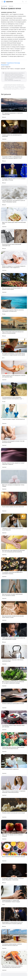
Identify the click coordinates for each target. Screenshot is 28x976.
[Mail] (4, 1)
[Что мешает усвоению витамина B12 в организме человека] (14, 567)
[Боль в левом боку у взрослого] (14, 764)
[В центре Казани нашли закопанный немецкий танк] (14, 239)
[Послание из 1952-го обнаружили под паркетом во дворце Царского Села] (14, 152)
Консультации (4, 6)
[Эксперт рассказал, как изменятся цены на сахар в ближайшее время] (14, 196)
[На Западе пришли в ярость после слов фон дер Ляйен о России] (14, 174)
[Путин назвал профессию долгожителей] (14, 502)
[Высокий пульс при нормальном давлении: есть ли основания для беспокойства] (14, 546)
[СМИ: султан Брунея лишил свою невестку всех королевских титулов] (14, 633)
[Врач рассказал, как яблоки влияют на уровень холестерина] (14, 283)
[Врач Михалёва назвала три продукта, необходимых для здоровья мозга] (14, 961)
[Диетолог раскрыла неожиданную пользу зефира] (14, 480)
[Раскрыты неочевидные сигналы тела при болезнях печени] (14, 436)
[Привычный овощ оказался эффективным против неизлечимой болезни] (14, 742)
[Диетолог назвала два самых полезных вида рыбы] (14, 217)
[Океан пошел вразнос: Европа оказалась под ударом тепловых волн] (14, 305)
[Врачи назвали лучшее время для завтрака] (14, 852)
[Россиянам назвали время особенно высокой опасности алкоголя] (14, 939)
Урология (11, 6)
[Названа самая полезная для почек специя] (14, 808)
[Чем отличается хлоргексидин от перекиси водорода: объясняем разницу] (14, 786)
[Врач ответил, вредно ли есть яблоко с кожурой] (14, 830)
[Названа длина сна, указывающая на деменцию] (14, 130)
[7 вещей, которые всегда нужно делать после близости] (14, 524)
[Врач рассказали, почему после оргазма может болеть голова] (14, 611)
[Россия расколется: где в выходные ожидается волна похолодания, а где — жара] (14, 392)
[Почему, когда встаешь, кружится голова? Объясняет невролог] (14, 458)
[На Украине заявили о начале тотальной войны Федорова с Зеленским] (14, 874)
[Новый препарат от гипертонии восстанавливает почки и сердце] (14, 895)
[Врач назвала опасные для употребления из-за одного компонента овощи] (14, 677)
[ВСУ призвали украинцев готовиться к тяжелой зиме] (14, 108)
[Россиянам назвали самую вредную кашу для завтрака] (14, 720)
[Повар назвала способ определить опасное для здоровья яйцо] (14, 371)
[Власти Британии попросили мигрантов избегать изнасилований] (14, 327)
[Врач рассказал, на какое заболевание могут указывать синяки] (14, 589)
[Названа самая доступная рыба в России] (14, 699)
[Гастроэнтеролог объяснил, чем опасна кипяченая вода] (14, 655)
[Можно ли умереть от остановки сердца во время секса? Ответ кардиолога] (14, 261)
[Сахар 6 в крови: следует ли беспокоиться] (14, 414)
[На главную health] (9, 1)
